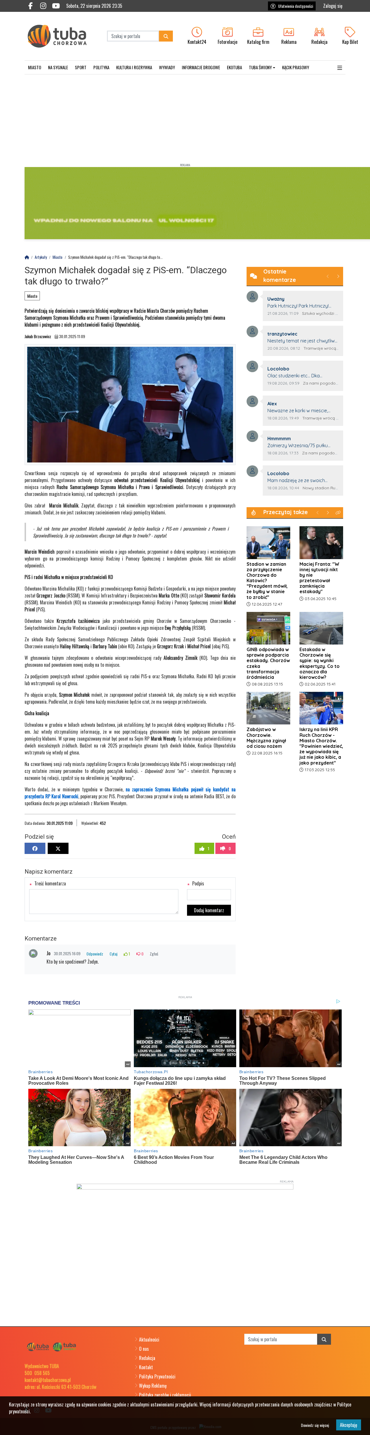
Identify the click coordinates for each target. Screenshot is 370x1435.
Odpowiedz (94, 954)
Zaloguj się (333, 5)
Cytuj (113, 954)
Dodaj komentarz (209, 910)
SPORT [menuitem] (80, 67)
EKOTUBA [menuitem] (234, 67)
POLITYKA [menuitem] (101, 67)
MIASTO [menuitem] (34, 67)
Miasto (32, 296)
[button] (339, 67)
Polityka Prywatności (157, 1376)
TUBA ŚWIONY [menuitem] (260, 67)
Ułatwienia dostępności (295, 6)
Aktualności (149, 1339)
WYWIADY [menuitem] (167, 67)
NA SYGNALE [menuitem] (58, 67)
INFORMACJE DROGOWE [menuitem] (201, 67)
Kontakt (146, 1367)
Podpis (197, 883)
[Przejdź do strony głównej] (61, 36)
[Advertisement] (185, 117)
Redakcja (147, 1358)
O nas (144, 1348)
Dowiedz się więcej (315, 1425)
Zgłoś (154, 954)
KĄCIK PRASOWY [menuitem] (295, 67)
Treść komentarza (49, 883)
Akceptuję (348, 1424)
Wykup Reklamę (153, 1385)
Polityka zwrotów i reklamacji (165, 1394)
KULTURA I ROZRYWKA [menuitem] (134, 67)
